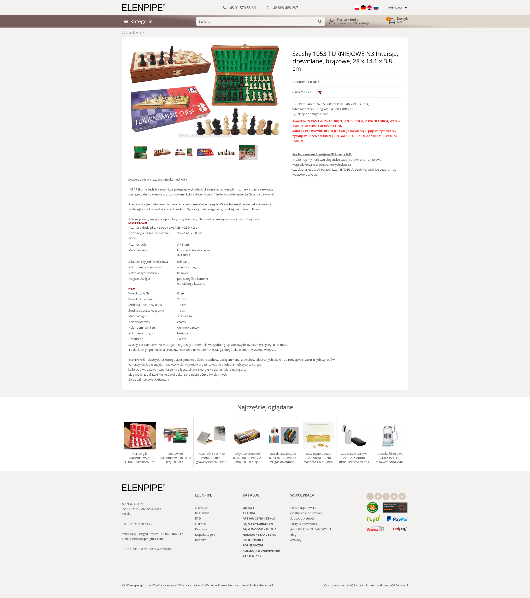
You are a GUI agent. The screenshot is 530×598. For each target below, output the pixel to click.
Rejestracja (362, 23)
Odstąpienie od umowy (306, 513)
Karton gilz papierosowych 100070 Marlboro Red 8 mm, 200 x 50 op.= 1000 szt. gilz (140, 458)
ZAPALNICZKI (253, 556)
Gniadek (313, 82)
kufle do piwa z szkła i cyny (146, 369)
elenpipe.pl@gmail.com (313, 114)
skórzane (184, 374)
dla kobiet (225, 364)
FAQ (198, 518)
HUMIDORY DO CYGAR (259, 534)
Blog (293, 534)
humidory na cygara (232, 369)
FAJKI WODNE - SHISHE (259, 529)
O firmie (200, 524)
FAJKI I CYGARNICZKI (258, 524)
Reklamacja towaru (303, 507)
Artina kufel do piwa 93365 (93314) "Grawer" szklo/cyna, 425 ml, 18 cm (390, 458)
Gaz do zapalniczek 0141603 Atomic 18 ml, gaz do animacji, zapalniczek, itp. (282, 458)
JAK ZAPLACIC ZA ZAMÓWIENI (311, 529)
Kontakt (200, 540)
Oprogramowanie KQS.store (343, 585)
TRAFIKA (249, 513)
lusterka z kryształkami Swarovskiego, (192, 369)
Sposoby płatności (302, 518)
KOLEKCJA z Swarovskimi (261, 551)
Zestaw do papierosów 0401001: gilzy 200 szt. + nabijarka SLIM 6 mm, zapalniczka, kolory (175, 458)
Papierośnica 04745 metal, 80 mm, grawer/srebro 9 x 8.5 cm (211, 458)
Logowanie (344, 23)
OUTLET (248, 507)
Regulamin (202, 513)
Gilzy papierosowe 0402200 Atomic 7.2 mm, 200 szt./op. (247, 457)
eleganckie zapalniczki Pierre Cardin (152, 374)
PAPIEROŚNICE (253, 540)
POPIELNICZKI (253, 545)
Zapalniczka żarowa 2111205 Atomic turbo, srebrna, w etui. (354, 457)
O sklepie (201, 507)
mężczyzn (241, 364)
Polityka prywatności (304, 524)
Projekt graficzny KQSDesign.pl (386, 585)
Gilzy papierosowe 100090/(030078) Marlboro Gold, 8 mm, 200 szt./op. (318, 458)
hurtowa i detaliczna (155, 379)
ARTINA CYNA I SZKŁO (259, 518)
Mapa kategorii (205, 534)
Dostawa (201, 529)
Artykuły (295, 540)
